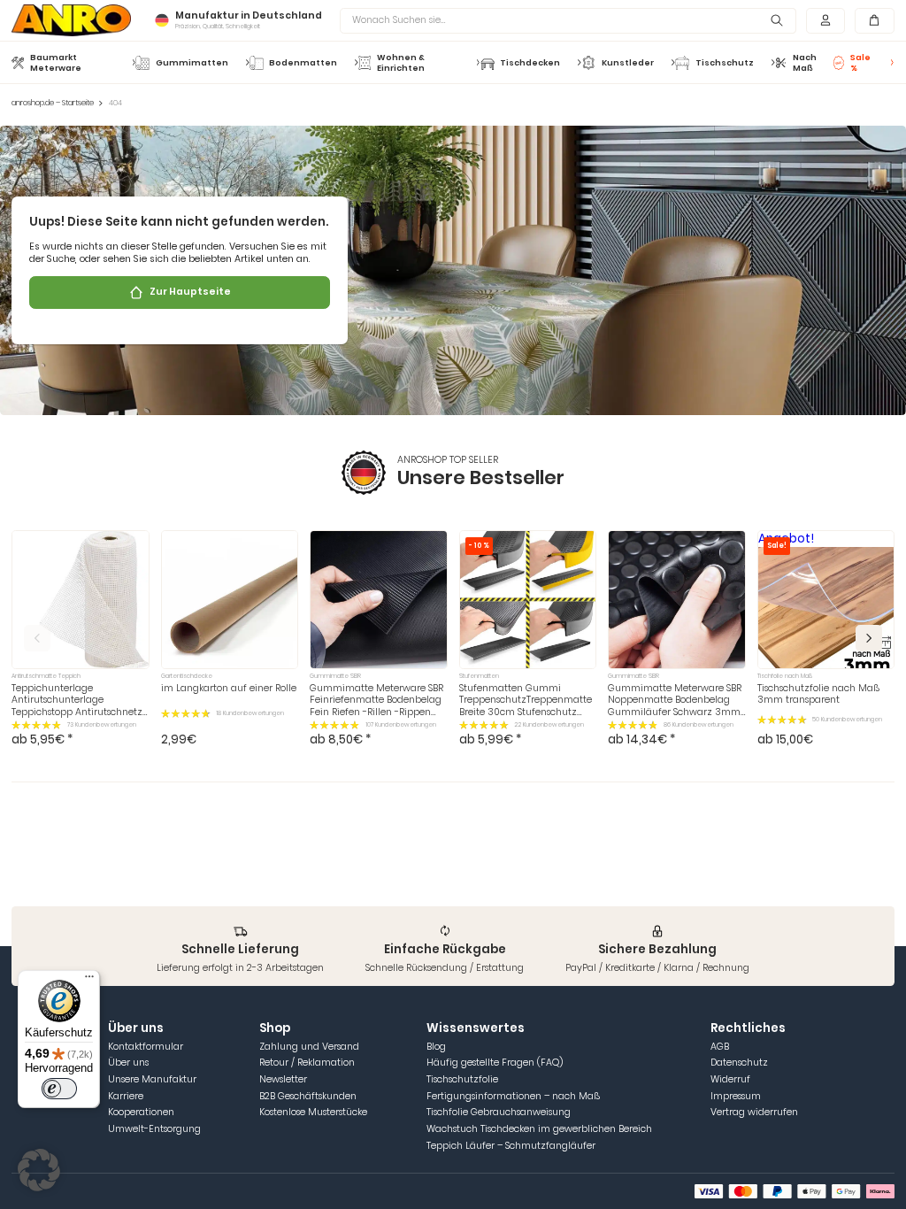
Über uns (128, 1062)
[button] (869, 638)
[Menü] (89, 980)
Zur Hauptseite (190, 291)
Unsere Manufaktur (152, 1079)
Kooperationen (141, 1112)
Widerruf (730, 1079)
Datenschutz (739, 1062)
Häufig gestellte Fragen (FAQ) (494, 1062)
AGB (719, 1046)
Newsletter (283, 1079)
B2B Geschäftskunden (308, 1096)
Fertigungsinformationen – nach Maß (513, 1096)
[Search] (776, 21)
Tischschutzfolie (462, 1079)
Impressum (735, 1096)
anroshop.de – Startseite (53, 103)
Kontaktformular (145, 1046)
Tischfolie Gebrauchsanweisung (498, 1112)
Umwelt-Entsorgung (154, 1129)
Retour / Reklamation (307, 1062)
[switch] (59, 1088)
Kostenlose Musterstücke (313, 1112)
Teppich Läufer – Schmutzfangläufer (510, 1145)
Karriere (125, 1096)
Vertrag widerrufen (754, 1112)
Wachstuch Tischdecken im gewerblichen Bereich (539, 1129)
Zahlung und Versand (309, 1046)
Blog (436, 1046)
